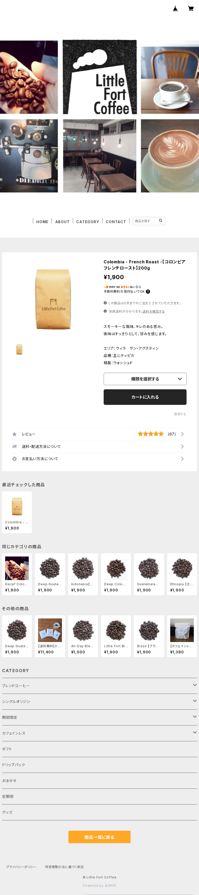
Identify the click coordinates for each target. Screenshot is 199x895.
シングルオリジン (16, 701)
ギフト (7, 749)
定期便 (7, 796)
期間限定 (9, 717)
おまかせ (9, 780)
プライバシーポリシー (21, 867)
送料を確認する (154, 311)
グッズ (7, 812)
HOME (42, 222)
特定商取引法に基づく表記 (64, 867)
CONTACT (116, 222)
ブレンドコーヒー (16, 685)
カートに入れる (145, 397)
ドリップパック (13, 765)
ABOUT (62, 222)
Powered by (94, 885)
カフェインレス (14, 733)
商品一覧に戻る (99, 837)
